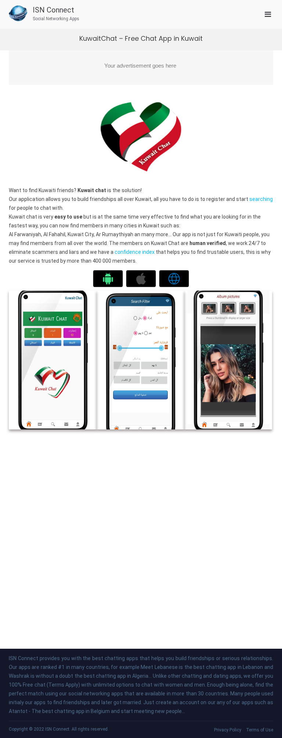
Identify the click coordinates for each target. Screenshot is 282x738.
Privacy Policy (227, 729)
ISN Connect (53, 10)
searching (261, 199)
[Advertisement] (141, 67)
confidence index (135, 252)
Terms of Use (259, 729)
